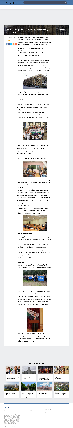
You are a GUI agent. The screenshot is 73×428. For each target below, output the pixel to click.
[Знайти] (65, 3)
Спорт (53, 7)
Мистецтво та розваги (45, 7)
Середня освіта (13, 7)
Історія (19, 7)
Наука (23, 7)
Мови (27, 7)
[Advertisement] (36, 17)
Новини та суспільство (34, 7)
